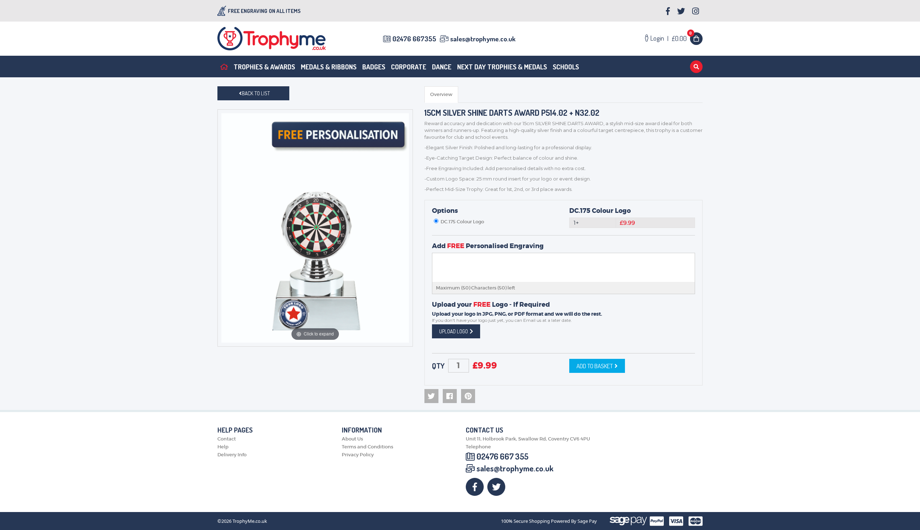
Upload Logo (453, 331)
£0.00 (682, 38)
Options (445, 210)
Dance (441, 66)
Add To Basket (594, 366)
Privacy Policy (358, 455)
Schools (566, 66)
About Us (352, 439)
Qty (438, 365)
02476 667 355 (502, 456)
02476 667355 (414, 38)
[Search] (696, 66)
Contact (226, 439)
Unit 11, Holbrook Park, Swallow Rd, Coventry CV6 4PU (528, 439)
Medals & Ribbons (328, 66)
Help (223, 447)
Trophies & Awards (264, 66)
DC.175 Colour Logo (600, 210)
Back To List (256, 93)
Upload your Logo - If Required (491, 304)
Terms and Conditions (367, 447)
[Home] (224, 66)
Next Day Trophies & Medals (502, 66)
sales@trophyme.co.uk (482, 38)
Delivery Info (232, 455)
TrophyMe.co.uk (250, 521)
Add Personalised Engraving (488, 246)
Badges (373, 66)
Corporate (408, 66)
